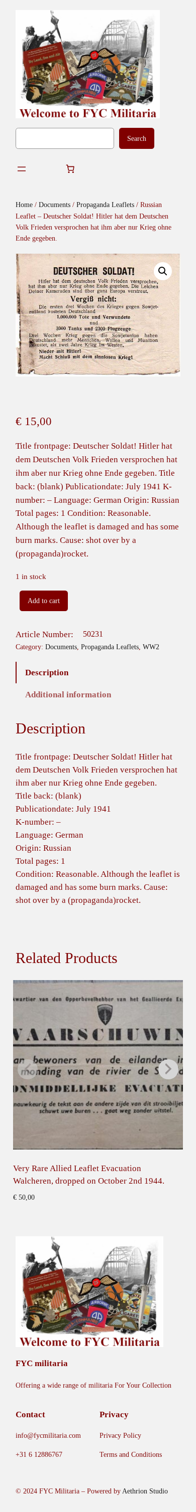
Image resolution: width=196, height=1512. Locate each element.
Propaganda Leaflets (105, 205)
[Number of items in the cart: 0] (70, 168)
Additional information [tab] (68, 694)
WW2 (151, 647)
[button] (163, 271)
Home (24, 205)
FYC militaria (42, 1363)
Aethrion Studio (145, 1491)
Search (136, 138)
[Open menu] (22, 169)
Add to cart (44, 601)
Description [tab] (46, 672)
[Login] (46, 169)
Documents (54, 205)
